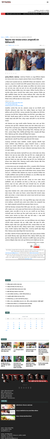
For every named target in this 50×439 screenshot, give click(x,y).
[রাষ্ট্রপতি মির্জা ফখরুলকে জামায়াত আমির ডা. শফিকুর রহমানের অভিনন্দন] (31, 358)
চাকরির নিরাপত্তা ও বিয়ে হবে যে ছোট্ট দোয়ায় (24, 405)
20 (19, 326)
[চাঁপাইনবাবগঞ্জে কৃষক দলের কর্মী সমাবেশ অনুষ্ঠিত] (31, 345)
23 (36, 326)
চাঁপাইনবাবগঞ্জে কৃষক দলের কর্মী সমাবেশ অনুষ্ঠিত (14, 105)
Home (2, 37)
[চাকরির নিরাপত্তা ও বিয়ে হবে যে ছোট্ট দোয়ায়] (8, 406)
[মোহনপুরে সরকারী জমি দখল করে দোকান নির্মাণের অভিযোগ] (8, 412)
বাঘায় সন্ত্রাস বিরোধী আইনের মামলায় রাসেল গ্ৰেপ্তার (16, 289)
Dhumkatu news (28, 258)
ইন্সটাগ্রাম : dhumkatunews (6, 395)
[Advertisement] (25, 25)
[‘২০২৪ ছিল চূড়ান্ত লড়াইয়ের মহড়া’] (18, 345)
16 (36, 324)
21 (25, 326)
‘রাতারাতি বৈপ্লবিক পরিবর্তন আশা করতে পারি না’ (16, 296)
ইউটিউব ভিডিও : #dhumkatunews (8, 398)
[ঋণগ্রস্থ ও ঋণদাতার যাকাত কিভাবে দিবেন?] (8, 417)
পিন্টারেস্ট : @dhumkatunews (7, 393)
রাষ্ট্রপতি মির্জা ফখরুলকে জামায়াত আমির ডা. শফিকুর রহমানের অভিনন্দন (31, 365)
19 (13, 326)
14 (25, 324)
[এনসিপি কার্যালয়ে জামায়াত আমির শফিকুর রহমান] (6, 345)
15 (30, 324)
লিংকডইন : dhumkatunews (6, 396)
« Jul (6, 330)
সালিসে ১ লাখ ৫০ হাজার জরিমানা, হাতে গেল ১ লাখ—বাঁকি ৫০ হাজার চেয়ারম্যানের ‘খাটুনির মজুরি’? (25, 301)
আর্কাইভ (7, 312)
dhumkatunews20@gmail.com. (12, 253)
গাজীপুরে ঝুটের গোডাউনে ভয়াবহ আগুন (13, 13)
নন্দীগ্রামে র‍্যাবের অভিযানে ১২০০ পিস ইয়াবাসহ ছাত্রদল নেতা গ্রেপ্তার (19, 303)
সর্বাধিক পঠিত (4, 401)
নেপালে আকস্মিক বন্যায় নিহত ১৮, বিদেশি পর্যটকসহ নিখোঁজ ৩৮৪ (19, 294)
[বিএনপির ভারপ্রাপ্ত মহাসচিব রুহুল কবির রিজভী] (43, 358)
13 (19, 324)
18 (8, 326)
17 (42, 324)
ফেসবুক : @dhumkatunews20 (7, 390)
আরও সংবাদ (4, 339)
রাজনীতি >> (7, 37)
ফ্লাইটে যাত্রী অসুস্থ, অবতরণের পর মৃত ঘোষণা (15, 291)
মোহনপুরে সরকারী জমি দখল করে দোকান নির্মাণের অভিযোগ (27, 410)
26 (13, 328)
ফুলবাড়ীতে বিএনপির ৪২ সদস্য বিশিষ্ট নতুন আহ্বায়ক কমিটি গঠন (5, 365)
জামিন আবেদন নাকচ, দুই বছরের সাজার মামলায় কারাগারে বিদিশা (19, 306)
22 (30, 326)
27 (19, 328)
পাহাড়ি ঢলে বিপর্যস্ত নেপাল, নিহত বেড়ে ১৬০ (31, 13)
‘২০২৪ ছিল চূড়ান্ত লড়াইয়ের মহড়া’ (11, 104)
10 (42, 322)
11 (8, 324)
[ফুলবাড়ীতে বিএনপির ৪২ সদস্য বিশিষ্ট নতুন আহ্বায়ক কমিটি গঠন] (6, 358)
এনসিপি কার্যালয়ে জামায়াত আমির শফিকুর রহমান (14, 102)
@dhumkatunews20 (34, 253)
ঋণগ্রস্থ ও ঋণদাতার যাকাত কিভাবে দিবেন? (24, 416)
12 (13, 324)
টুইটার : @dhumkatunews (6, 392)
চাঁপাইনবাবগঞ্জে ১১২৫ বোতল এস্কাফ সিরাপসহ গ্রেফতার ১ (17, 298)
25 (8, 328)
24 (42, 326)
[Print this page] (44, 45)
